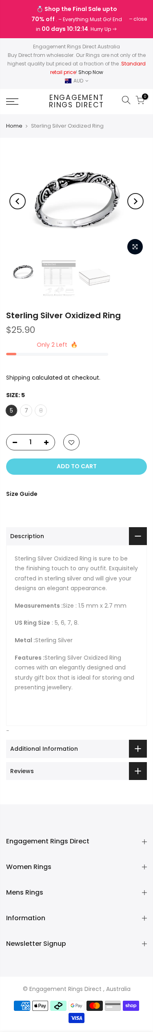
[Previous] (17, 201)
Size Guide (22, 494)
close (17, 18)
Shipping (18, 378)
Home (14, 126)
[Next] (135, 201)
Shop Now (90, 72)
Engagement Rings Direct (76, 101)
